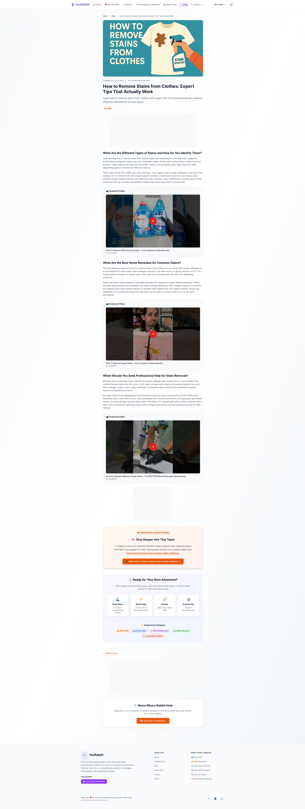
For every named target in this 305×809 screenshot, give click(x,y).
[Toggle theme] (231, 4)
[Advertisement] (153, 130)
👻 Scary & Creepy (198, 774)
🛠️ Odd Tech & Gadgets (200, 770)
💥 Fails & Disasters (198, 762)
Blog (113, 16)
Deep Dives (158, 770)
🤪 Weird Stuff (122, 631)
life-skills (107, 108)
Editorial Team (159, 762)
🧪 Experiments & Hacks (153, 636)
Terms (156, 779)
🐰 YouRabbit (80, 4)
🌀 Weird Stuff (196, 757)
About (156, 757)
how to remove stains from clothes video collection (152, 553)
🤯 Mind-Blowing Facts (159, 631)
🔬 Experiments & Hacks (200, 766)
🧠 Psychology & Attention (201, 779)
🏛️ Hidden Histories (181, 631)
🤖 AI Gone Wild (139, 631)
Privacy (157, 774)
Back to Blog (111, 653)
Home (105, 16)
